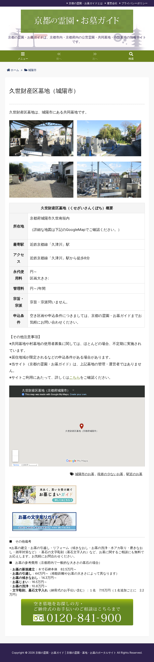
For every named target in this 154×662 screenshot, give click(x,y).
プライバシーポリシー (135, 3)
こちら (74, 377)
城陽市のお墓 (84, 474)
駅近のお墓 (134, 474)
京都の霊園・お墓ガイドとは (86, 3)
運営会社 (112, 3)
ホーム (15, 70)
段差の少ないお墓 (110, 474)
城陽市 (32, 70)
